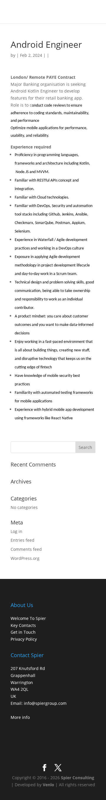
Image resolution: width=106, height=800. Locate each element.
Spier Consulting (77, 777)
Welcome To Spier (28, 618)
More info (20, 717)
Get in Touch (23, 632)
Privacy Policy (24, 639)
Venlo (48, 784)
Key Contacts (23, 625)
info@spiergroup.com (45, 703)
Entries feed (22, 540)
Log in (16, 531)
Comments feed (26, 549)
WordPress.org (25, 558)
